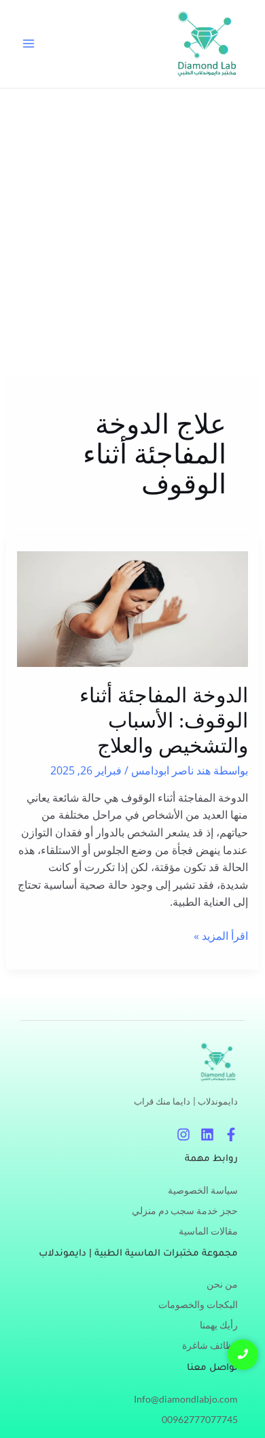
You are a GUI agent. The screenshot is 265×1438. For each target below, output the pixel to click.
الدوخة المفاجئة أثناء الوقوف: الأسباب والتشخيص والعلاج (164, 720)
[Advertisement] (132, 228)
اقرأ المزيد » (221, 935)
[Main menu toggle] (28, 44)
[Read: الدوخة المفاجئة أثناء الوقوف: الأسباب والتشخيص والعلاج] (133, 609)
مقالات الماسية (208, 1231)
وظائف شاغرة (210, 1345)
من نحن (222, 1284)
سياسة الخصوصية (203, 1190)
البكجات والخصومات (198, 1304)
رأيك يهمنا (219, 1324)
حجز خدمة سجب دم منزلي (185, 1210)
